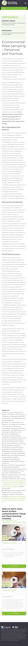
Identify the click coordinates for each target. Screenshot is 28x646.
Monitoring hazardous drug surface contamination (13, 33)
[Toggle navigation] (4, 8)
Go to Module (14, 566)
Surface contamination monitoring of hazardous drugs (13, 24)
